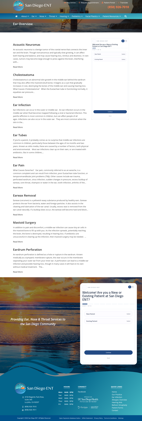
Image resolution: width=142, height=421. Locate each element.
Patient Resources (111, 16)
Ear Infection (22, 105)
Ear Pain (18, 165)
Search (125, 16)
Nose (42, 16)
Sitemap (120, 418)
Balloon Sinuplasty (119, 405)
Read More (18, 67)
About (24, 16)
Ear (33, 16)
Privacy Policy (98, 418)
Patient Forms (117, 408)
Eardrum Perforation (27, 250)
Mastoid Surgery (24, 222)
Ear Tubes (20, 135)
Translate (124, 2)
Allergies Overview (119, 400)
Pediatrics (76, 16)
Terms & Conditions (110, 418)
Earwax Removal (24, 195)
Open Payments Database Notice (69, 418)
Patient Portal (109, 2)
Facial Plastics (91, 16)
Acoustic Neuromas (26, 45)
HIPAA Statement (87, 418)
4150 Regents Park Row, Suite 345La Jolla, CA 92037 (34, 399)
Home (16, 16)
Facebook (82, 392)
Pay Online (71, 2)
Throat (52, 16)
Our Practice (117, 394)
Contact (115, 410)
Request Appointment (90, 2)
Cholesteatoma (23, 75)
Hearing (63, 16)
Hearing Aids (117, 402)
